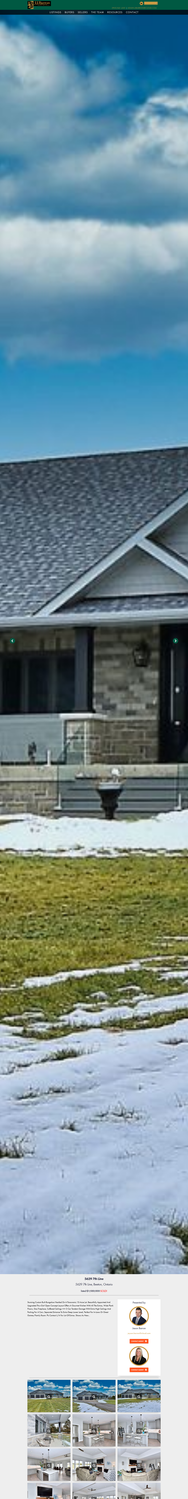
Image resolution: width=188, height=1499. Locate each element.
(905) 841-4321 (119, 8)
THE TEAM (97, 12)
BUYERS (69, 12)
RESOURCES (114, 12)
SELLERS (83, 12)
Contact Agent (137, 1341)
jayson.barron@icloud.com (139, 1333)
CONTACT (132, 12)
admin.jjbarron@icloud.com (142, 8)
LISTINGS (55, 12)
